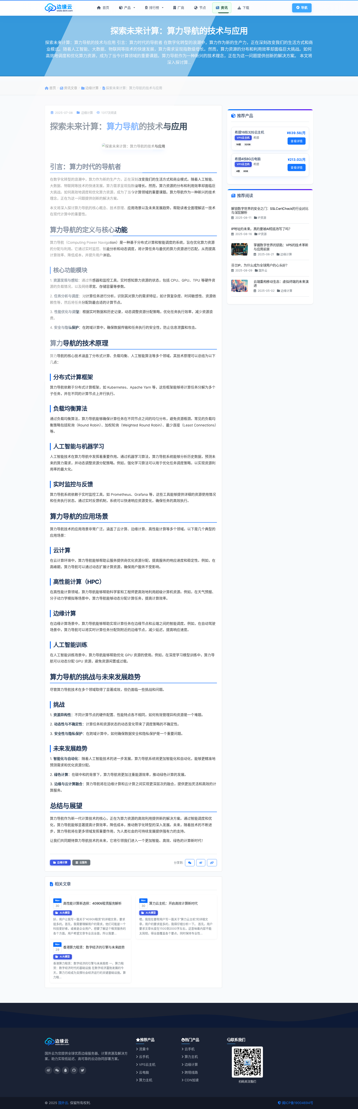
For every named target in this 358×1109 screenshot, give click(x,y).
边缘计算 (62, 862)
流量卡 (143, 1049)
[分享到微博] (200, 862)
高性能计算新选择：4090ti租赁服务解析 (92, 903)
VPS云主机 (146, 1064)
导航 (303, 8)
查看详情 (296, 141)
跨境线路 (191, 1072)
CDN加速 (191, 1080)
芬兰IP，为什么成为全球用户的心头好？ (260, 265)
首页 (105, 8)
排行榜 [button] (154, 8)
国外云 (63, 1103)
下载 (245, 8)
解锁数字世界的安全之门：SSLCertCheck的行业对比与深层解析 (269, 210)
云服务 (83, 862)
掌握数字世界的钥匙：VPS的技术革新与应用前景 (281, 247)
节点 (202, 8)
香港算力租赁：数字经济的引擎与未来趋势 (94, 947)
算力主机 (145, 1080)
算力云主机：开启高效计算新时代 (173, 903)
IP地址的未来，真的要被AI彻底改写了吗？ (261, 229)
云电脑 (143, 1072)
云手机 (143, 1057)
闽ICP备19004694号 (297, 1103)
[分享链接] (212, 862)
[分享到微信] (190, 862)
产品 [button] (127, 8)
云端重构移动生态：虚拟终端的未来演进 (281, 283)
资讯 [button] (223, 8)
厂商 (180, 8)
